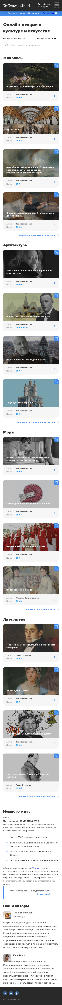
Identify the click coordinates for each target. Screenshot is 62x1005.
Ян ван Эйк (48, 13)
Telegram (43, 6)
